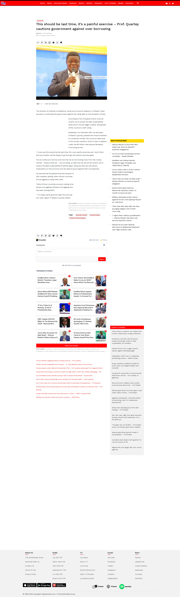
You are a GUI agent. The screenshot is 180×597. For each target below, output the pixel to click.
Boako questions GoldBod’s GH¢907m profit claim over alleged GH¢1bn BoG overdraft (125, 367)
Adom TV (84, 562)
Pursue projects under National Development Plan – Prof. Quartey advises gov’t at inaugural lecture (69, 368)
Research (98, 3)
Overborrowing (95, 215)
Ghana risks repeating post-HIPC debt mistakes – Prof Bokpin (125, 410)
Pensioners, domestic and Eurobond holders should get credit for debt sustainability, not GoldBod (125, 342)
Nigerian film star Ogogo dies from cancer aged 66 (127, 450)
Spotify (127, 586)
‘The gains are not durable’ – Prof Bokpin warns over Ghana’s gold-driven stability (126, 427)
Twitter (110, 566)
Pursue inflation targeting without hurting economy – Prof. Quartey (58, 360)
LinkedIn (111, 574)
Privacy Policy (30, 574)
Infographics (113, 578)
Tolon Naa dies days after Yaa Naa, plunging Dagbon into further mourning (126, 208)
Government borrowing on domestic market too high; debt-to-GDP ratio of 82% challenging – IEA (68, 372)
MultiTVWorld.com (87, 570)
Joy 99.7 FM (57, 558)
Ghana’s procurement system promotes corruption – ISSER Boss (58, 397)
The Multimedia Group (34, 558)
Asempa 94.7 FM (59, 570)
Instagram (112, 570)
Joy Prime (84, 566)
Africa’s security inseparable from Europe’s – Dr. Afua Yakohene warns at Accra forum (64, 364)
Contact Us (29, 566)
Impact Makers (141, 566)
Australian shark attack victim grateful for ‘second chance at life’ (126, 442)
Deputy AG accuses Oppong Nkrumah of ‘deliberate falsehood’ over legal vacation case (126, 227)
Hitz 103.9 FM (58, 566)
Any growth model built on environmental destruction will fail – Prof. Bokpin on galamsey (126, 376)
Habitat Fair (139, 562)
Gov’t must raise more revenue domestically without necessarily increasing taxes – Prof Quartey (68, 383)
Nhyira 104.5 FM (59, 578)
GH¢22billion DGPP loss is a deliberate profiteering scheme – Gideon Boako (125, 358)
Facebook (111, 562)
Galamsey (139, 570)
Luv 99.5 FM (57, 574)
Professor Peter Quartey (78, 218)
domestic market (81, 215)
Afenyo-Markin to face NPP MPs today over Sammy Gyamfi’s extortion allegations (125, 147)
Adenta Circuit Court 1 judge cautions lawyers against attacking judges (125, 351)
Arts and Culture (60, 3)
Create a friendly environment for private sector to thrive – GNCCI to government (63, 393)
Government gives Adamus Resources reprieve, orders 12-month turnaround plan (124, 190)
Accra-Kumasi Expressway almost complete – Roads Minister (126, 155)
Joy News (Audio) (87, 578)
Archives (138, 574)
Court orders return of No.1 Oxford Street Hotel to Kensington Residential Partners (126, 172)
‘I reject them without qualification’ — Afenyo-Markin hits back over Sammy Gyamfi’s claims (126, 217)
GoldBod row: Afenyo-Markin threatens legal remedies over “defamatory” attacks (124, 162)
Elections (129, 3)
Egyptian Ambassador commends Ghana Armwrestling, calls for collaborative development (126, 401)
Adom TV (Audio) (87, 574)
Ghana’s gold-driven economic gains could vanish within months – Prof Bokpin (127, 393)
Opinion (89, 3)
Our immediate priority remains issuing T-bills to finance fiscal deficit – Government (64, 375)
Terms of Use (30, 570)
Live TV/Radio (110, 3)
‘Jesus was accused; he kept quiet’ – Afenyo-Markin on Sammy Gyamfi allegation (127, 181)
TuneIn (100, 586)
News (49, 3)
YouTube (111, 558)
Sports (81, 3)
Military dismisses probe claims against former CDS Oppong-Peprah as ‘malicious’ (126, 199)
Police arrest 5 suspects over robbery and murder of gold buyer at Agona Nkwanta (127, 334)
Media (120, 3)
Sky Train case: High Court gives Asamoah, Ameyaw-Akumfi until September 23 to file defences (127, 418)
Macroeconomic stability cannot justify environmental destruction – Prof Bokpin (126, 385)
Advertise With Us (32, 562)
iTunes (114, 586)
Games (138, 558)
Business (72, 3)
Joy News (84, 558)
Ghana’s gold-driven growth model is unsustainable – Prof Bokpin (125, 435)
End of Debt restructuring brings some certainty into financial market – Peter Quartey (64, 379)
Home (42, 3)
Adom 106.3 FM (59, 562)
